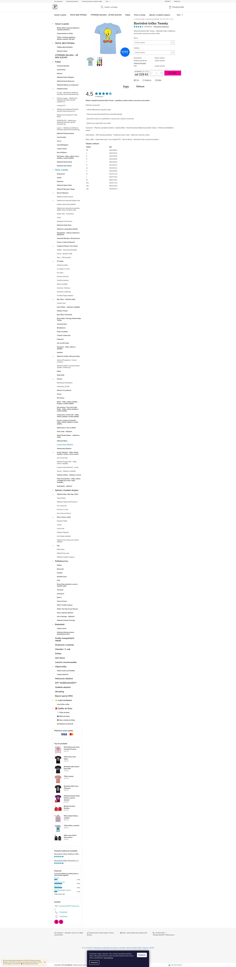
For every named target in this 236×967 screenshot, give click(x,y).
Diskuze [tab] (140, 86)
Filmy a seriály (61, 170)
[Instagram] (61, 922)
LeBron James (61, 628)
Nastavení (94, 963)
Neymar (59, 73)
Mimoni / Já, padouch (64, 390)
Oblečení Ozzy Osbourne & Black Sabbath (68, 541)
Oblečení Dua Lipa (63, 553)
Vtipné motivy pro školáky (66, 671)
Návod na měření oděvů (134, 948)
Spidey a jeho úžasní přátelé (66, 204)
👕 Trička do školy (63, 712)
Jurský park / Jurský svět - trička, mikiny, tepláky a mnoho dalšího (68, 416)
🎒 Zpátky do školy (63, 708)
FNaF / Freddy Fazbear (65, 605)
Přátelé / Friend (62, 311)
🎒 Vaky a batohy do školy (66, 720)
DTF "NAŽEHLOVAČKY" (66, 683)
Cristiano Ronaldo (63, 66)
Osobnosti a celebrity (64, 645)
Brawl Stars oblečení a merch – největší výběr (67, 585)
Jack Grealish (61, 137)
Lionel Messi (61, 70)
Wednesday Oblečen (64, 449)
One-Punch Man (62, 458)
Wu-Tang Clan (62, 506)
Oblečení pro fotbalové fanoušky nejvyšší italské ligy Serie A (67, 110)
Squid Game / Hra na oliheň (66, 428)
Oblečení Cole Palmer (64, 166)
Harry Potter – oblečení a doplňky (68, 307)
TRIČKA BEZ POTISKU (65, 47)
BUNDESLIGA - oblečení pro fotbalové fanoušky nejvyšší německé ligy (66, 122)
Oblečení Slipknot (63, 532)
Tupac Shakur (61, 498)
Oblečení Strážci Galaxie (65, 197)
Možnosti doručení (140, 63)
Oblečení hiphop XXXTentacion (67, 502)
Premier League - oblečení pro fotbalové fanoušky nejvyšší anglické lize (67, 100)
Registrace (177, 1)
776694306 (63, 912)
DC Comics (60, 398)
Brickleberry (61, 328)
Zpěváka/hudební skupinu (62, 890)
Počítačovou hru (59, 882)
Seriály (56, 878)
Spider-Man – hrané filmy (65, 214)
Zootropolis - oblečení (64, 486)
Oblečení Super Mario (64, 185)
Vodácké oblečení (63, 687)
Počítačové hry (61, 561)
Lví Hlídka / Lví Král (63, 269)
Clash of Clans (62, 601)
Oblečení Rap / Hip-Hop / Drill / (67, 494)
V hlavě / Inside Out (63, 335)
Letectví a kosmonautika (66, 662)
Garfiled (60, 352)
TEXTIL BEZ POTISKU (65, 43)
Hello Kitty (60, 375)
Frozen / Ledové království (66, 242)
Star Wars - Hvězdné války (66, 299)
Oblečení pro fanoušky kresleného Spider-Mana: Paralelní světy (68, 209)
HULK (59, 218)
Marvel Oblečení (62, 193)
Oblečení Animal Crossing (66, 620)
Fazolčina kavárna (63, 280)
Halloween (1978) (63, 387)
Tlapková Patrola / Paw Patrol (67, 246)
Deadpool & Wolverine (64, 221)
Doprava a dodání (148, 948)
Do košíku (172, 73)
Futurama (60, 339)
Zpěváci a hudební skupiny (66, 490)
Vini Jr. (59, 141)
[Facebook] (56, 922)
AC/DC (59, 525)
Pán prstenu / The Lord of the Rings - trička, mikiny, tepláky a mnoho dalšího (67, 409)
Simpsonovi (61, 174)
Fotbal (58, 62)
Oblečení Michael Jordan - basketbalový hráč (66, 633)
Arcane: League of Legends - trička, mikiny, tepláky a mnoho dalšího (67, 422)
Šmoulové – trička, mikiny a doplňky (66, 348)
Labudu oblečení (62, 674)
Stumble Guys (62, 577)
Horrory (59, 379)
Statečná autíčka (62, 265)
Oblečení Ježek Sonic (64, 225)
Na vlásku (60, 273)
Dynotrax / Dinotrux (63, 288)
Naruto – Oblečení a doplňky (66, 471)
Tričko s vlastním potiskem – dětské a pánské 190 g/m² (66, 38)
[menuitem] (60, 15)
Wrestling (59, 691)
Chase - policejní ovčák (64, 254)
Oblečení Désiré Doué (64, 162)
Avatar (59, 178)
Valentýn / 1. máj (62, 649)
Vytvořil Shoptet (176, 965)
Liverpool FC (61, 105)
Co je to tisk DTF (87, 948)
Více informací (108, 958)
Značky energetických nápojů (64, 639)
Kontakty (122, 948)
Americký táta (62, 324)
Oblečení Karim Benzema (65, 81)
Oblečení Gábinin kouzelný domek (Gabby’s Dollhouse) (68, 367)
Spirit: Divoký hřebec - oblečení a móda (68, 436)
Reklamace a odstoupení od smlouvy (106, 948)
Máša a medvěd (62, 284)
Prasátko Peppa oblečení (65, 296)
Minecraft (60, 569)
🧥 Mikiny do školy (63, 716)
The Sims (60, 590)
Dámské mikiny (62, 51)
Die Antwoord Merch (64, 513)
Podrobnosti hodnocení (161, 27)
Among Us (60, 594)
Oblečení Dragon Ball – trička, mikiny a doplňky (67, 462)
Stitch (59, 371)
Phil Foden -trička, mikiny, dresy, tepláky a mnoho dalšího (68, 157)
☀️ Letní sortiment (63, 700)
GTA (58, 580)
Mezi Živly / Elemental (64, 315)
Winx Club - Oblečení (64, 432)
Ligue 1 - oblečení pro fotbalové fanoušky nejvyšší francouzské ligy (68, 129)
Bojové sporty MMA (64, 696)
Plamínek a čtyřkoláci (64, 292)
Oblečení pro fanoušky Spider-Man (68, 201)
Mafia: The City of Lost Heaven (67, 609)
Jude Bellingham (62, 145)
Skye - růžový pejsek (64, 257)
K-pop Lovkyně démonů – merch (67, 467)
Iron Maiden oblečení (64, 536)
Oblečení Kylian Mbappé (65, 77)
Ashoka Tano (61, 303)
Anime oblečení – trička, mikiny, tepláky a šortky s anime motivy (68, 453)
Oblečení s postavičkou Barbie (67, 229)
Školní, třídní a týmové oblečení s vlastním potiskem (68, 29)
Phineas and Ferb (62, 277)
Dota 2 (59, 597)
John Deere (60, 658)
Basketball (60, 624)
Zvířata (58, 653)
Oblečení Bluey (62, 441)
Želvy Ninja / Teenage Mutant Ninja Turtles (69, 319)
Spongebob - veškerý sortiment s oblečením (68, 234)
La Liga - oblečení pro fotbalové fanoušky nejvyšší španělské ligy (68, 93)
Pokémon (60, 181)
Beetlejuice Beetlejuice (65, 383)
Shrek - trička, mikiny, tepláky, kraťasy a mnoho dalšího (67, 403)
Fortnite (59, 573)
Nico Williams (62, 152)
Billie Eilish (60, 549)
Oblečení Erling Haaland (65, 133)
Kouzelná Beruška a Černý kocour (68, 238)
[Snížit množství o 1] (151, 73)
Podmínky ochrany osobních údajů (92, 1)
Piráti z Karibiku (62, 332)
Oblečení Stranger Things (66, 189)
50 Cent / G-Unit (62, 510)
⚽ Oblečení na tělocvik (65, 724)
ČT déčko (60, 261)
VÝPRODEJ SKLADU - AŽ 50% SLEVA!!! (66, 56)
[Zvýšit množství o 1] (161, 73)
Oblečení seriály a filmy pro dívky (68, 356)
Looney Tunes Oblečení (65, 445)
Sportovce (57, 886)
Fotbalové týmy (62, 89)
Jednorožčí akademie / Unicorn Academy (67, 361)
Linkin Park (60, 529)
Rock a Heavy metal (64, 517)
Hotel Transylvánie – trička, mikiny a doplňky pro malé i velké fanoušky (68, 480)
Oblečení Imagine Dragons (66, 557)
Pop (58, 546)
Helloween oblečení (64, 678)
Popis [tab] (126, 86)
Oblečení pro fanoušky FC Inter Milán (67, 116)
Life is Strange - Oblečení (65, 617)
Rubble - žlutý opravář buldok (67, 250)
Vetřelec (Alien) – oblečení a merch (69, 475)
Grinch (59, 394)
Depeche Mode (62, 521)
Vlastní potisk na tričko (65, 33)
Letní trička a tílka (63, 704)
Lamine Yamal (62, 149)
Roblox (59, 565)
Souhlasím (141, 955)
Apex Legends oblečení (65, 613)
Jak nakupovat (58, 1)
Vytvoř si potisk (62, 24)
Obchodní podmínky (72, 1)
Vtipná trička (60, 666)
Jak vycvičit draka (63, 343)
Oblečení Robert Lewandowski (67, 85)
